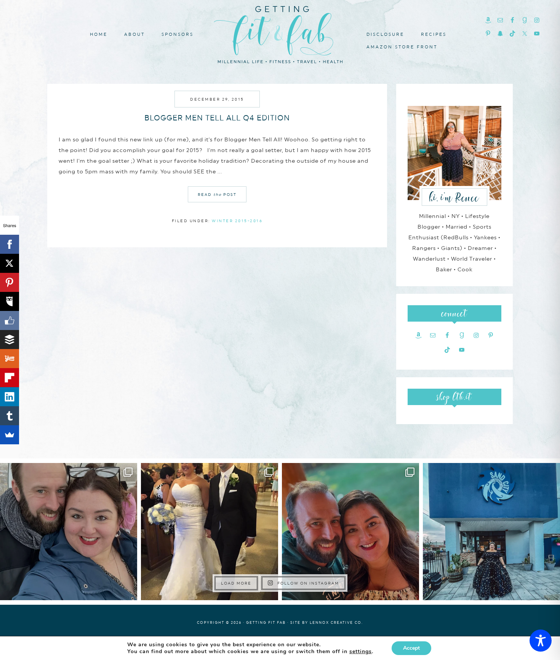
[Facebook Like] (9, 320)
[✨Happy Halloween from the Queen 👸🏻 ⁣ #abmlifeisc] (491, 531)
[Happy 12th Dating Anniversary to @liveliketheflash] (350, 531)
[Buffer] (9, 339)
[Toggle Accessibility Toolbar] (540, 640)
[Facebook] (9, 244)
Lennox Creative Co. (336, 622)
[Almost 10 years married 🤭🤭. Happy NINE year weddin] (209, 531)
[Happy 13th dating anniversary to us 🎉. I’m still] (68, 531)
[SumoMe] (9, 434)
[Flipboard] (9, 377)
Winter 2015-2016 (237, 220)
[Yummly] (9, 358)
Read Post (217, 194)
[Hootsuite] (9, 301)
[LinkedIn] (9, 396)
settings (360, 651)
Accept (411, 648)
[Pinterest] (9, 282)
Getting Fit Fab (280, 33)
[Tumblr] (9, 415)
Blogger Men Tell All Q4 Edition (217, 118)
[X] (9, 263)
